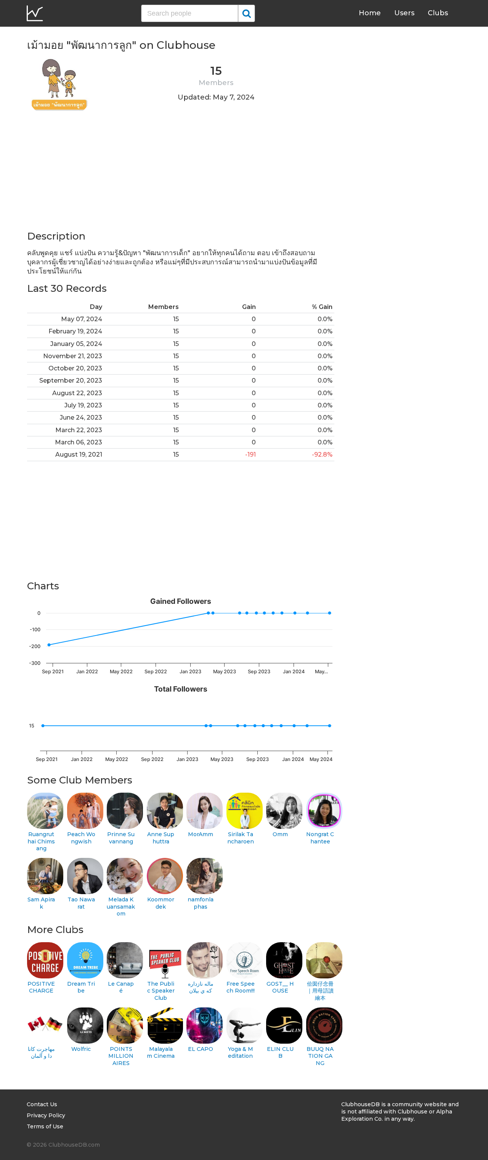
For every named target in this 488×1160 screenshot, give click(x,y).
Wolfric (81, 1049)
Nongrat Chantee (320, 838)
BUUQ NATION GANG (320, 1056)
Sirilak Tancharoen (240, 838)
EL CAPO (200, 1049)
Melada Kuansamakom (121, 906)
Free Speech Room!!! (240, 987)
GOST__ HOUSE (280, 987)
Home (370, 13)
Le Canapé (121, 987)
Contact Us (42, 1104)
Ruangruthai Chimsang (41, 841)
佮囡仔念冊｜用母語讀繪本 (320, 990)
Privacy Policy (46, 1115)
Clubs (438, 13)
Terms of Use (45, 1126)
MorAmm (200, 834)
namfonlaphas (201, 903)
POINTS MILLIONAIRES (120, 1056)
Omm (280, 834)
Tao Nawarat (81, 903)
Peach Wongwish (81, 838)
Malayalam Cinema (161, 1053)
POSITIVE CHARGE (41, 987)
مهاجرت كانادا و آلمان (41, 1053)
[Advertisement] (180, 176)
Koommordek (160, 903)
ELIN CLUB (280, 1053)
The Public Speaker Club (161, 990)
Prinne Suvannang (121, 838)
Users (404, 13)
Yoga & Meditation (240, 1053)
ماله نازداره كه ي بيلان (201, 987)
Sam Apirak (41, 903)
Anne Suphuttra (160, 838)
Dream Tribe (81, 987)
